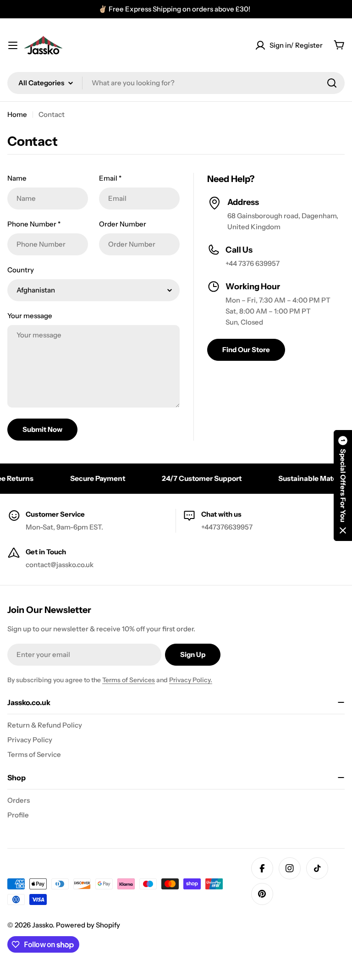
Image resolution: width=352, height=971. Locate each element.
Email (110, 178)
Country (20, 269)
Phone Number (33, 224)
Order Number (122, 224)
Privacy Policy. (190, 680)
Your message (29, 315)
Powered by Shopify (88, 925)
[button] (343, 485)
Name (17, 178)
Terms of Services (128, 680)
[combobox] (176, 83)
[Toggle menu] (12, 45)
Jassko (42, 925)
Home (17, 114)
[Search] (331, 82)
